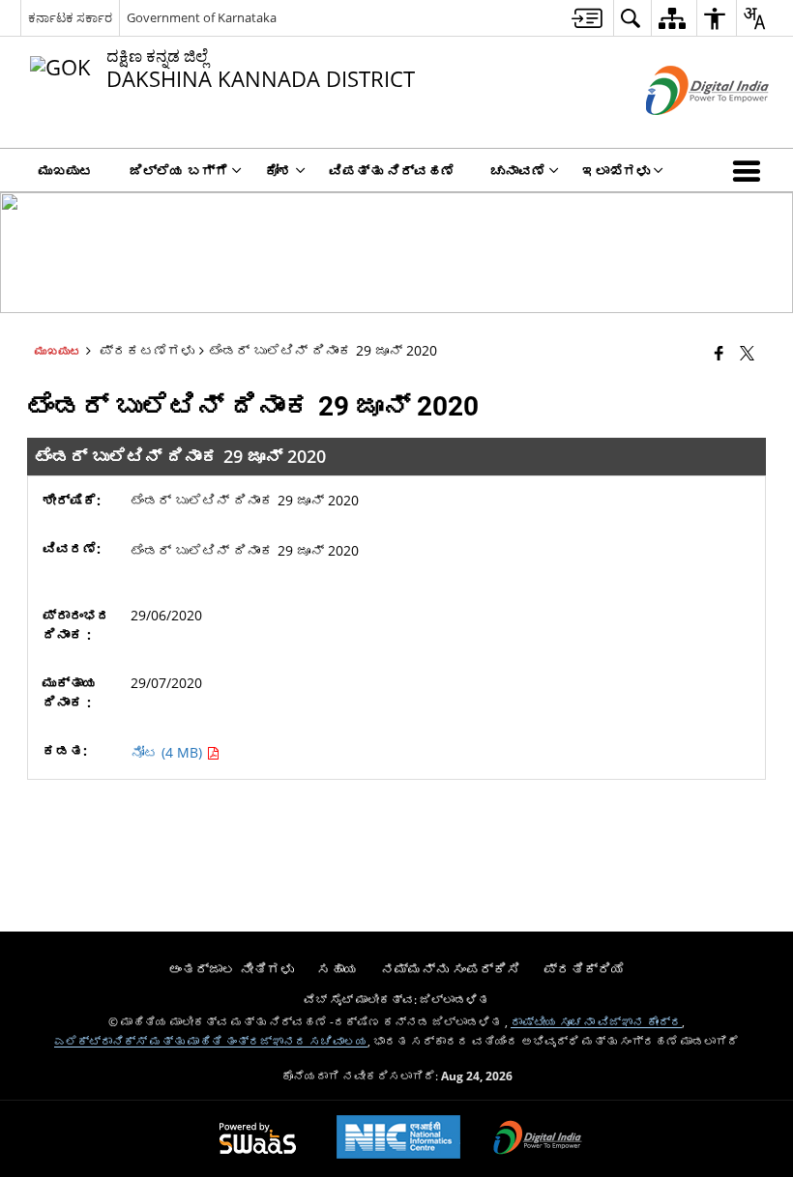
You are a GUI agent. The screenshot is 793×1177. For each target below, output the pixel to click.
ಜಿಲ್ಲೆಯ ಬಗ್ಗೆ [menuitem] (179, 170)
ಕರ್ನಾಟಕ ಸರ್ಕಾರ (70, 17)
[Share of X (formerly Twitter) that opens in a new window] (747, 351)
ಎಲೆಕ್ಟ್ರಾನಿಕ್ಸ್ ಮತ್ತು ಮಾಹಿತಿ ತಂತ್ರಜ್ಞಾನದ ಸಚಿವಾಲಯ (210, 1040)
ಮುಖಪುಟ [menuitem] (66, 170)
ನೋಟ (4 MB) (168, 752)
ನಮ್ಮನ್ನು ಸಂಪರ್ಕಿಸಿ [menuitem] (450, 969)
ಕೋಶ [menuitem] (278, 170)
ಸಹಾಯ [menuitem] (337, 969)
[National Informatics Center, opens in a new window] (398, 1139)
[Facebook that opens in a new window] (719, 351)
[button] (750, 170)
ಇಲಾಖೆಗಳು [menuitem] (616, 170)
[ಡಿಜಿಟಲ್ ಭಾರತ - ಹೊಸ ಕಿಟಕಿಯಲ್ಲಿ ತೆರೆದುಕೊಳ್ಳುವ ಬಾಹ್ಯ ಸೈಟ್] (683, 131)
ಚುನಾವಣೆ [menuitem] (518, 170)
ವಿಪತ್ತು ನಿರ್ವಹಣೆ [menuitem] (392, 170)
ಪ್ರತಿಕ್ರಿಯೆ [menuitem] (584, 969)
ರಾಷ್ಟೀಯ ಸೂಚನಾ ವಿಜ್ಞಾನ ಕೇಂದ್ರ (596, 1021)
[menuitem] (587, 18)
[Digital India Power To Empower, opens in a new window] (538, 1139)
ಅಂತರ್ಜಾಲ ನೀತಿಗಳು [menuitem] (231, 969)
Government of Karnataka (202, 17)
